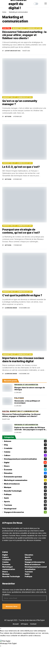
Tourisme (25, 505)
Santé (25, 498)
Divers (25, 466)
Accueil (16, 624)
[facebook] (3, 545)
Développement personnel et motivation (25, 459)
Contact (33, 624)
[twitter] (12, 545)
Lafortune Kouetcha (12, 50)
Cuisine (25, 452)
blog (25, 445)
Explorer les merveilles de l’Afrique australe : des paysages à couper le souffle (29, 428)
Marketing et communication (18, 12)
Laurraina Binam (11, 308)
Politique (25, 494)
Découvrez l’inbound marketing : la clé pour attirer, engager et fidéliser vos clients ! (24, 35)
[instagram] (6, 545)
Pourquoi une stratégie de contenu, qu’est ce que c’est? (21, 231)
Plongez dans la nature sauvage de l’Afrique (29, 389)
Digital (6, 28)
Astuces (25, 441)
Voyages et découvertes (25, 512)
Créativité (25, 448)
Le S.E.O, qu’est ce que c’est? (21, 166)
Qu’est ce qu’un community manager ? (19, 102)
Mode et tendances (25, 484)
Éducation (25, 473)
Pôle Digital (41, 620)
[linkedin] (9, 545)
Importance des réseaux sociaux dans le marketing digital (23, 359)
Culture (25, 455)
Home (4, 12)
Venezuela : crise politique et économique (27, 402)
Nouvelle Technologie (25, 491)
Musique (25, 487)
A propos (24, 624)
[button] (24, 642)
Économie (25, 470)
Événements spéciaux (25, 477)
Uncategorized (25, 509)
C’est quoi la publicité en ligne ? (22, 295)
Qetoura (8, 116)
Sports (25, 501)
